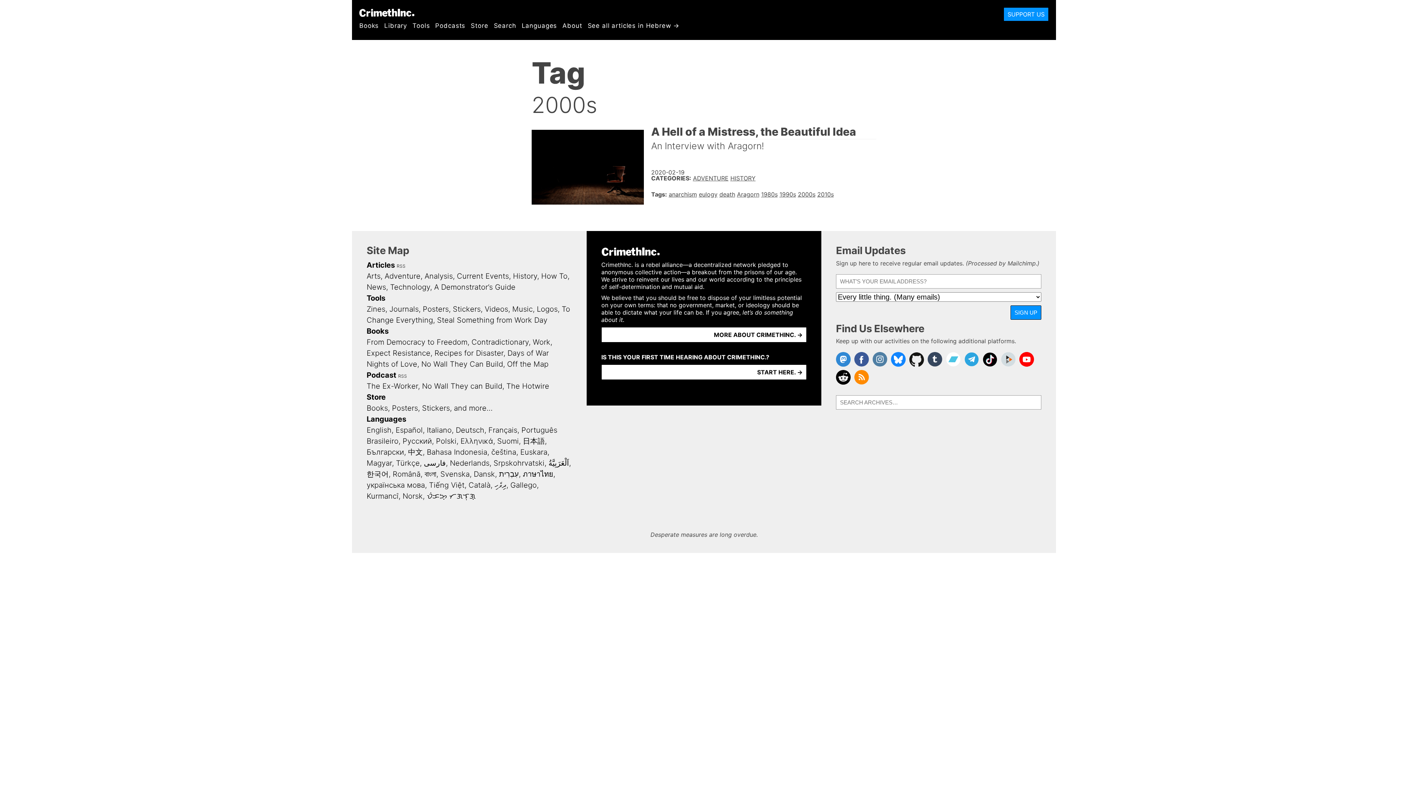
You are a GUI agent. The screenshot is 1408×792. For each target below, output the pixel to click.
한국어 (378, 474)
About (572, 25)
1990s (788, 194)
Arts (374, 276)
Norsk (413, 496)
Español (409, 430)
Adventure (711, 178)
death (727, 194)
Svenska (455, 474)
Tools (421, 25)
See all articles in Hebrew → (634, 25)
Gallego (523, 485)
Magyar (379, 463)
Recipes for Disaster (468, 353)
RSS (401, 266)
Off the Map (528, 364)
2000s (806, 194)
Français (502, 430)
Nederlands (469, 463)
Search (505, 25)
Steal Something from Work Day (492, 320)
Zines (376, 309)
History (743, 178)
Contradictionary (500, 342)
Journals (404, 309)
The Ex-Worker (392, 386)
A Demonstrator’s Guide (475, 287)
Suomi (508, 441)
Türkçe (408, 463)
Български (385, 452)
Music (522, 309)
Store (479, 25)
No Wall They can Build (462, 386)
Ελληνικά (477, 441)
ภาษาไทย (538, 474)
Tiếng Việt (447, 485)
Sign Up (1026, 312)
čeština (503, 452)
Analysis (439, 276)
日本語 (534, 441)
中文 (415, 452)
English (379, 430)
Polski (446, 441)
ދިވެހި (500, 485)
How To (554, 276)
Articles (381, 265)
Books (369, 25)
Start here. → (780, 372)
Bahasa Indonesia (457, 452)
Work (541, 342)
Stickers (467, 309)
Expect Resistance (398, 353)
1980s (769, 194)
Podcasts (450, 25)
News (376, 287)
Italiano (439, 430)
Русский (417, 441)
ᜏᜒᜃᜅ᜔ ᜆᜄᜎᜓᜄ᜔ (451, 496)
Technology (410, 287)
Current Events (483, 276)
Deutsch (470, 430)
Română (407, 474)
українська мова (396, 485)
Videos (496, 309)
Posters (436, 309)
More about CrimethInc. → (758, 334)
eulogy (708, 194)
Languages (539, 25)
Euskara (533, 452)
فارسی (435, 463)
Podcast (381, 375)
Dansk (484, 474)
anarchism (683, 194)
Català (480, 485)
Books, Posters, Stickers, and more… (430, 408)
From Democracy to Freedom (417, 342)
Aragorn (748, 194)
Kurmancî (383, 496)
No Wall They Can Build (462, 364)
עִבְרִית (509, 474)
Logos (547, 309)
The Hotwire (527, 386)
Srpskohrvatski (519, 463)
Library (395, 25)
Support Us (1026, 14)
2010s (825, 194)
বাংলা (430, 474)
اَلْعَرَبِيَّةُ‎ (559, 463)
